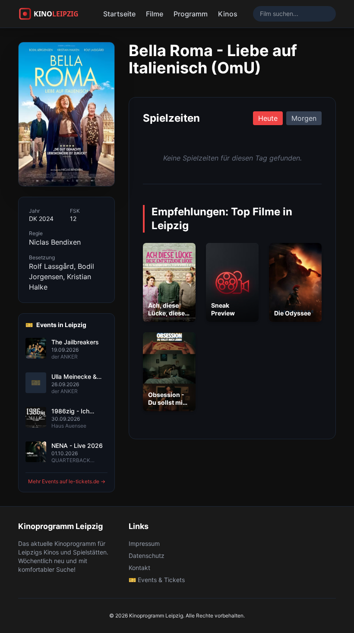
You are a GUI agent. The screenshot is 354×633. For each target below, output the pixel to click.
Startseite (119, 13)
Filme (154, 13)
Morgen (303, 118)
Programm (191, 13)
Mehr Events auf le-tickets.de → (66, 481)
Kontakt (139, 567)
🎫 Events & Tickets (157, 579)
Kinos (227, 13)
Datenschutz (146, 555)
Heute (268, 118)
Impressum (144, 543)
